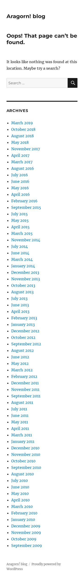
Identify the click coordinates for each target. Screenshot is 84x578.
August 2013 (22, 292)
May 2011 (19, 422)
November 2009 (26, 532)
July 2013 (19, 298)
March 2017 (21, 162)
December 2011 (25, 383)
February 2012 (24, 376)
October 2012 (23, 337)
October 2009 (23, 539)
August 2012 (22, 350)
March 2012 (22, 370)
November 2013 (25, 279)
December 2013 (25, 272)
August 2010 (22, 474)
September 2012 (26, 344)
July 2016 (19, 175)
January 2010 (23, 519)
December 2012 (25, 331)
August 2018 (22, 136)
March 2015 (22, 233)
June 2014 (20, 253)
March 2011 (21, 435)
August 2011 (22, 402)
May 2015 (20, 220)
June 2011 (19, 415)
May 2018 (20, 142)
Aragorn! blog (26, 16)
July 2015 (19, 214)
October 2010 (23, 461)
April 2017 (20, 155)
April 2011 (20, 428)
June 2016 (20, 181)
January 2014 (23, 266)
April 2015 (20, 227)
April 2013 (20, 311)
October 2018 (23, 129)
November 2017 (25, 149)
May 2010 (20, 493)
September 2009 (26, 545)
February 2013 (24, 318)
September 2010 (26, 467)
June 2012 (20, 357)
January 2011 (22, 441)
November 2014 (25, 240)
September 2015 (26, 207)
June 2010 (20, 487)
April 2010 (20, 500)
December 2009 (25, 526)
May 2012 (20, 363)
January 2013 (23, 324)
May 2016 (20, 188)
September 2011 (25, 396)
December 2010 (25, 448)
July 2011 (19, 409)
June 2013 (20, 305)
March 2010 (22, 506)
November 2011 (25, 389)
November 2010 (25, 454)
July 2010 (19, 480)
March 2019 (22, 123)
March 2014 (22, 259)
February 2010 (24, 513)
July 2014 (19, 246)
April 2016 (20, 194)
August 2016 (22, 168)
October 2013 (23, 285)
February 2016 (24, 201)
